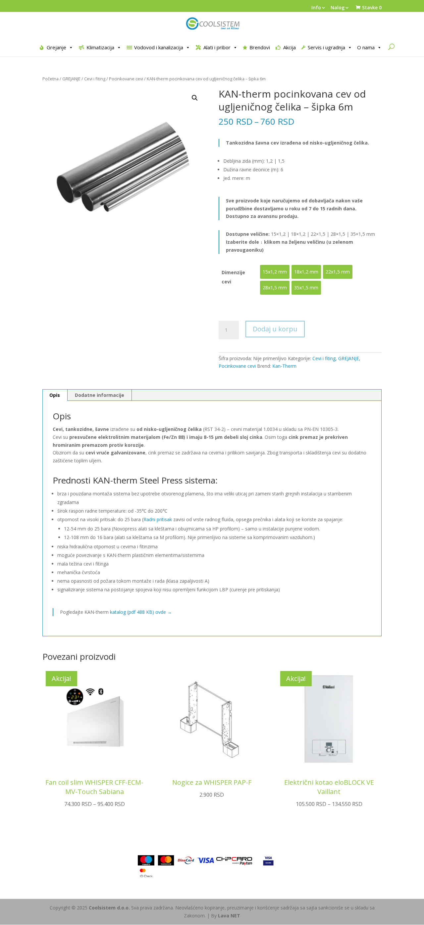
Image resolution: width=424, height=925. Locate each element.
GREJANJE (71, 79)
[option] (274, 271)
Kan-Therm (284, 366)
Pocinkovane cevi (126, 79)
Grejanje (56, 47)
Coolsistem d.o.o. (109, 907)
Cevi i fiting (94, 79)
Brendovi (259, 47)
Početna (50, 79)
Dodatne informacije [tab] (99, 395)
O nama (366, 47)
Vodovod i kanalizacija (158, 47)
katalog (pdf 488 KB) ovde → (141, 612)
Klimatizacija (100, 47)
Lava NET (229, 915)
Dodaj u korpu (275, 328)
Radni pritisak (157, 519)
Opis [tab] (54, 395)
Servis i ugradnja (326, 47)
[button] (195, 98)
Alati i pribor (217, 47)
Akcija (289, 47)
